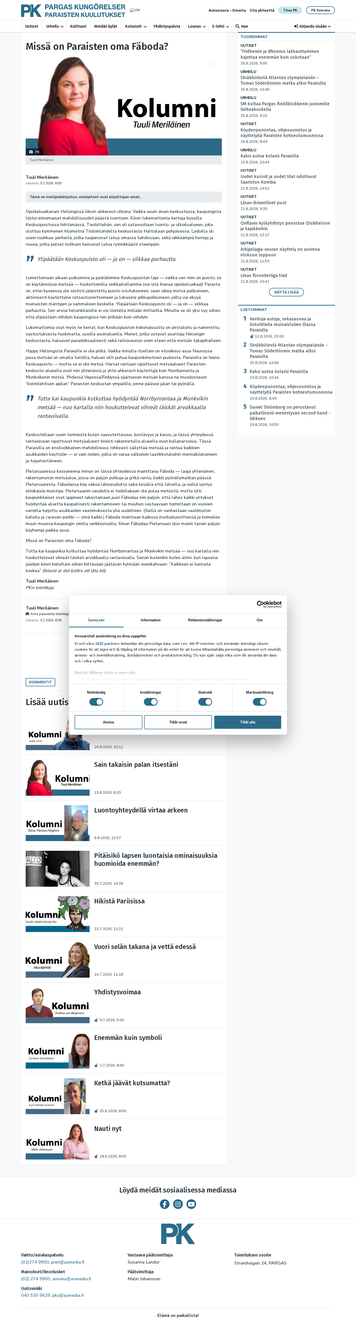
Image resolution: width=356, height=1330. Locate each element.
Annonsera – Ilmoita (227, 10)
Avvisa (108, 722)
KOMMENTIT (40, 682)
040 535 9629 (35, 1295)
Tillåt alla (247, 722)
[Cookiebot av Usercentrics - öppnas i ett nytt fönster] (260, 604)
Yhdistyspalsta (166, 26)
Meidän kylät (105, 26)
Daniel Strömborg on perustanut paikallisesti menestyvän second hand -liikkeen (290, 416)
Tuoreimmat (254, 37)
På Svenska (320, 10)
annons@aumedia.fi (71, 1279)
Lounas (194, 26)
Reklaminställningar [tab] (205, 620)
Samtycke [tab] (96, 620)
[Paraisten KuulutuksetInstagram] (178, 1204)
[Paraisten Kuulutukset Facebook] (165, 1204)
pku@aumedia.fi (68, 1295)
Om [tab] (260, 620)
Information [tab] (151, 620)
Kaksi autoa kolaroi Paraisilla (279, 374)
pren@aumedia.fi (67, 1262)
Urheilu (52, 26)
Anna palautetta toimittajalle (51, 614)
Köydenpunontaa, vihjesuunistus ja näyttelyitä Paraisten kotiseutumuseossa (281, 135)
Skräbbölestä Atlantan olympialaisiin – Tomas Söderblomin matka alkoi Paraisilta (283, 83)
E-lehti (218, 26)
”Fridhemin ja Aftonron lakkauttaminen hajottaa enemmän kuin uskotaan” (279, 57)
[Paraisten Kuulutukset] (178, 1232)
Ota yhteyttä (262, 10)
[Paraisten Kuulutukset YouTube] (191, 1204)
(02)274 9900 (35, 1262)
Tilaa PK (290, 10)
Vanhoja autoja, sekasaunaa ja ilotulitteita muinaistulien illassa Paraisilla (283, 327)
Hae (244, 26)
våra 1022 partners (103, 643)
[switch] (151, 702)
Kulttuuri (78, 26)
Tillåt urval (178, 722)
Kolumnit (133, 26)
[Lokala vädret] (132, 10)
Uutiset (31, 26)
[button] (312, 26)
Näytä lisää (286, 292)
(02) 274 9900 (35, 1279)
